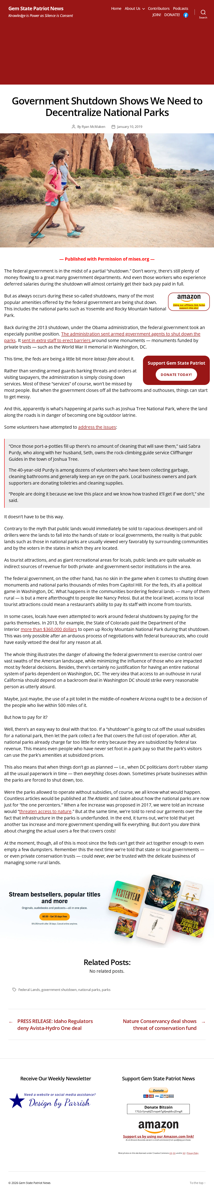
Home (116, 8)
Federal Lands (29, 989)
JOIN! (157, 15)
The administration (81, 334)
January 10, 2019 (129, 126)
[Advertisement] (107, 55)
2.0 (170, 1153)
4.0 (184, 1153)
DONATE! (172, 15)
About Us (132, 8)
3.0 (174, 1153)
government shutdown (59, 989)
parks (106, 989)
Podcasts (180, 8)
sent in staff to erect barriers (57, 340)
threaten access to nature (45, 811)
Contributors (159, 8)
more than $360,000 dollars (49, 629)
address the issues (97, 427)
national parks (89, 989)
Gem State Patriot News (35, 8)
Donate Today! (176, 374)
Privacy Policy (193, 1153)
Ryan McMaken (93, 126)
